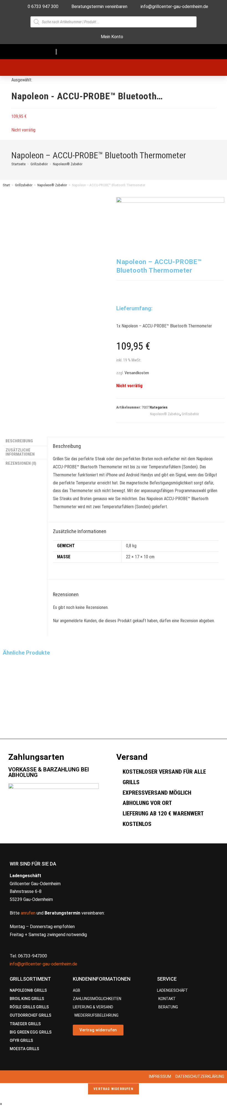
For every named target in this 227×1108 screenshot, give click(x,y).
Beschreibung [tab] (19, 441)
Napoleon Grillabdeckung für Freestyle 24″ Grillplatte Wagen (35, 705)
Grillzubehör (23, 185)
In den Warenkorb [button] (22, 731)
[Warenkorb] (102, 67)
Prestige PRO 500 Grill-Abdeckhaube (184, 698)
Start (6, 185)
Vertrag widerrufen (113, 1089)
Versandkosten (137, 373)
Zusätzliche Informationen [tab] (20, 452)
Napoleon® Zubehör (67, 164)
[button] (164, 52)
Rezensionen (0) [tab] (21, 463)
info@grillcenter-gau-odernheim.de (43, 964)
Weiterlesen (93, 731)
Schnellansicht (19, 691)
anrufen (28, 913)
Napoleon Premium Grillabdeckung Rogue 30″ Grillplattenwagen (113, 705)
